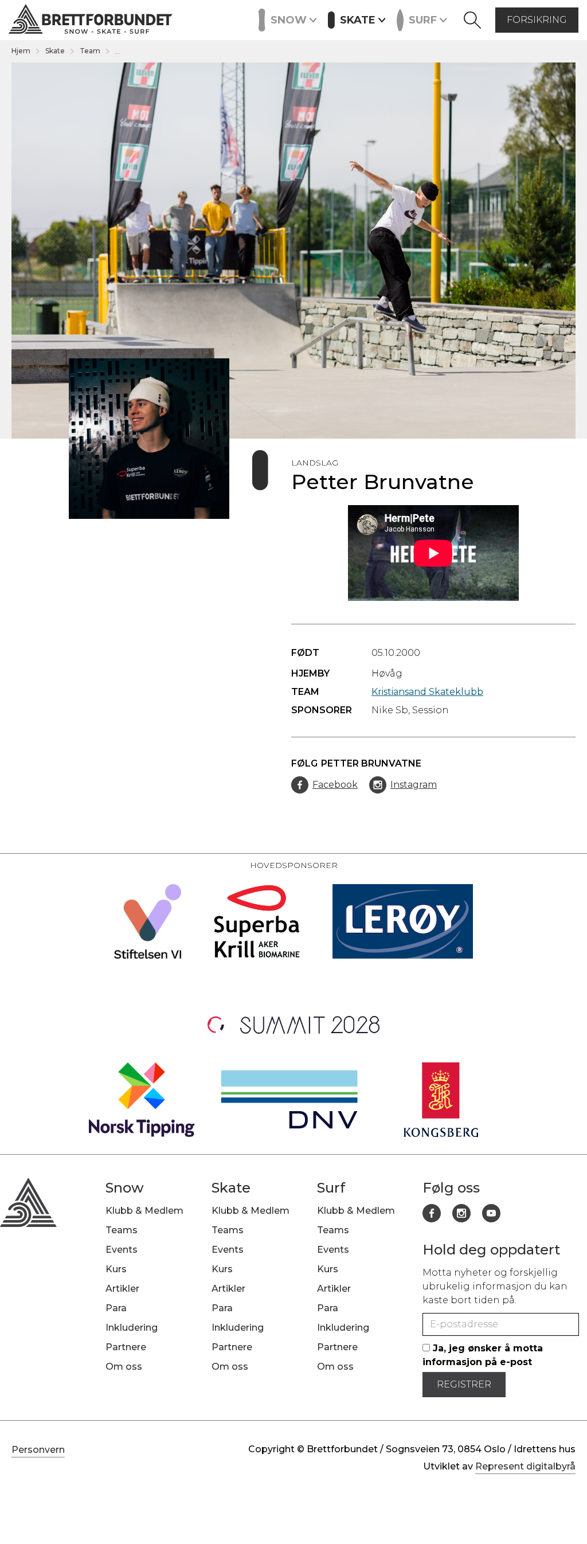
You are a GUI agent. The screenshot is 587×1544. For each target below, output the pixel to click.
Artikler (122, 1288)
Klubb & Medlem (144, 1210)
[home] (91, 20)
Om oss (123, 1366)
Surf (331, 1187)
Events (204, 19)
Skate (55, 50)
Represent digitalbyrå (525, 1466)
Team (90, 50)
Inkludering (131, 1327)
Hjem (20, 50)
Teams (121, 1230)
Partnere (125, 1347)
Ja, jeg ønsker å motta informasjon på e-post (482, 1355)
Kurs (245, 19)
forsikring (537, 19)
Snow (124, 1187)
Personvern (38, 1449)
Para (116, 1308)
